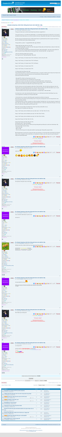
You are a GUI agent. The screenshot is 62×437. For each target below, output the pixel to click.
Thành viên (5, 50)
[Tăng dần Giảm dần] (41, 380)
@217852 (30, 212)
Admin (12, 22)
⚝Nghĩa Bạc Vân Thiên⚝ (8, 201)
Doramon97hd (22, 243)
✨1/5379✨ (5, 160)
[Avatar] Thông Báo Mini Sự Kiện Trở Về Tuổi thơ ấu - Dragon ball (16, 412)
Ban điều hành (38, 424)
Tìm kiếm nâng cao (57, 4)
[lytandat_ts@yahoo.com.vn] (2, 239)
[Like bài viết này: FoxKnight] (34, 284)
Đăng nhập (58, 16)
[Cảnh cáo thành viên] (53, 136)
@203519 (29, 30)
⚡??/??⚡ (9, 162)
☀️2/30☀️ (6, 157)
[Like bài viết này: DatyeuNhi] (34, 152)
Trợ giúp (42, 16)
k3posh (7, 400)
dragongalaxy (48, 399)
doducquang (8, 403)
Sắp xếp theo (33, 380)
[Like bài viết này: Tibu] (34, 137)
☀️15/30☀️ (6, 353)
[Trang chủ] (8, 3)
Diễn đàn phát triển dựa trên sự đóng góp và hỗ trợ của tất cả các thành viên (31, 430)
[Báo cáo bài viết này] (51, 136)
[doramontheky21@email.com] (2, 274)
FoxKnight (3, 277)
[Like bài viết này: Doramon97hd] (34, 247)
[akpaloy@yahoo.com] (2, 58)
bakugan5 (47, 396)
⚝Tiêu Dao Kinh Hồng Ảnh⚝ (9, 364)
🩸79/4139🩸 (8, 260)
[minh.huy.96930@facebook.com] (2, 372)
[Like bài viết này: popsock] (34, 216)
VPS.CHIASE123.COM (32, 431)
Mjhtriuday (7, 394)
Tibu (20, 30)
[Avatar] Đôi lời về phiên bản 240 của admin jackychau (14, 390)
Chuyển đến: (35, 385)
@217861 (29, 310)
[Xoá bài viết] (50, 136)
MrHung (47, 402)
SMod (10, 22)
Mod (8, 22)
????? (6, 161)
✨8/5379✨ (5, 42)
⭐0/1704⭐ (5, 195)
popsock (21, 212)
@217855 (31, 243)
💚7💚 (5, 221)
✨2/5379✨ (5, 356)
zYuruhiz (7, 397)
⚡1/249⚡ (9, 258)
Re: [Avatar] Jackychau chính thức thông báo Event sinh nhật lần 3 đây (30, 146)
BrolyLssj (7, 406)
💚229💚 (5, 287)
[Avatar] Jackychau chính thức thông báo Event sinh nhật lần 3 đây (25, 25)
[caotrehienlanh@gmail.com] (2, 306)
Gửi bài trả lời (3, 26)
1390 (4, 254)
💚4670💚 (5, 352)
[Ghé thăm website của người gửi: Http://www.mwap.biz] (4, 274)
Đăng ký (54, 16)
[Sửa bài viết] (48, 136)
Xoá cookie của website (43, 424)
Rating (45, 16)
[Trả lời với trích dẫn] (58, 136)
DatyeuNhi (3, 146)
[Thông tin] (54, 136)
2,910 (6, 49)
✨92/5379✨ (6, 255)
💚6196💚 (5, 38)
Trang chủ (4, 424)
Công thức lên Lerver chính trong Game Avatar (13, 405)
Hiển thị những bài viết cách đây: (20, 380)
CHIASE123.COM (20, 3)
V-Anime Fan (6, 43)
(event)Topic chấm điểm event (13, 399)
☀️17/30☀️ (6, 189)
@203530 (29, 179)
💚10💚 (5, 156)
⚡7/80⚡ (9, 44)
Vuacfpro (47, 408)
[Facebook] (4, 372)
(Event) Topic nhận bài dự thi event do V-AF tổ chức (17, 396)
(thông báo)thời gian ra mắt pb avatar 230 (12, 418)
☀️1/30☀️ (6, 222)
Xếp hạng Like (50, 16)
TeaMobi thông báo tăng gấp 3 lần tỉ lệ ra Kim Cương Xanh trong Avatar (17, 393)
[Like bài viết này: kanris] (34, 347)
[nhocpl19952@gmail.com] (2, 175)
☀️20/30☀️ (6, 253)
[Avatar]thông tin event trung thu (10, 402)
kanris (3, 342)
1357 (5, 254)
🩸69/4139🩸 (8, 296)
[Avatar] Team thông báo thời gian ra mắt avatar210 (16, 415)
